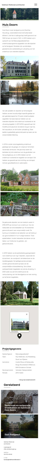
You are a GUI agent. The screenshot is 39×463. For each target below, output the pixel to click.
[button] (19, 336)
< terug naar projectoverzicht (27, 380)
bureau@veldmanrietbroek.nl (12, 459)
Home (13, 5)
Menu (35, 4)
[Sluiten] (26, 314)
